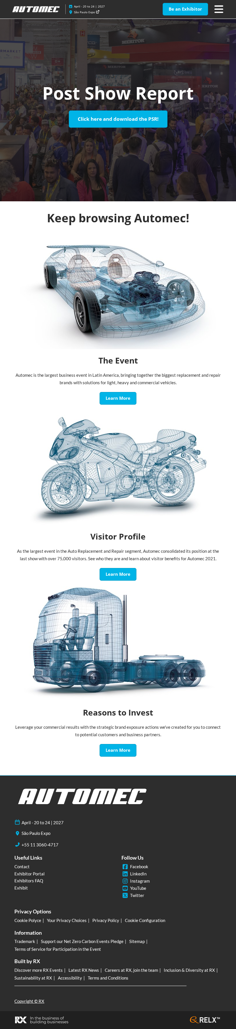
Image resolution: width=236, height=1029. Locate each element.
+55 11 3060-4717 (40, 844)
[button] (185, 9)
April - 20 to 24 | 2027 (89, 6)
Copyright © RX (29, 1001)
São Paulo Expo (85, 12)
